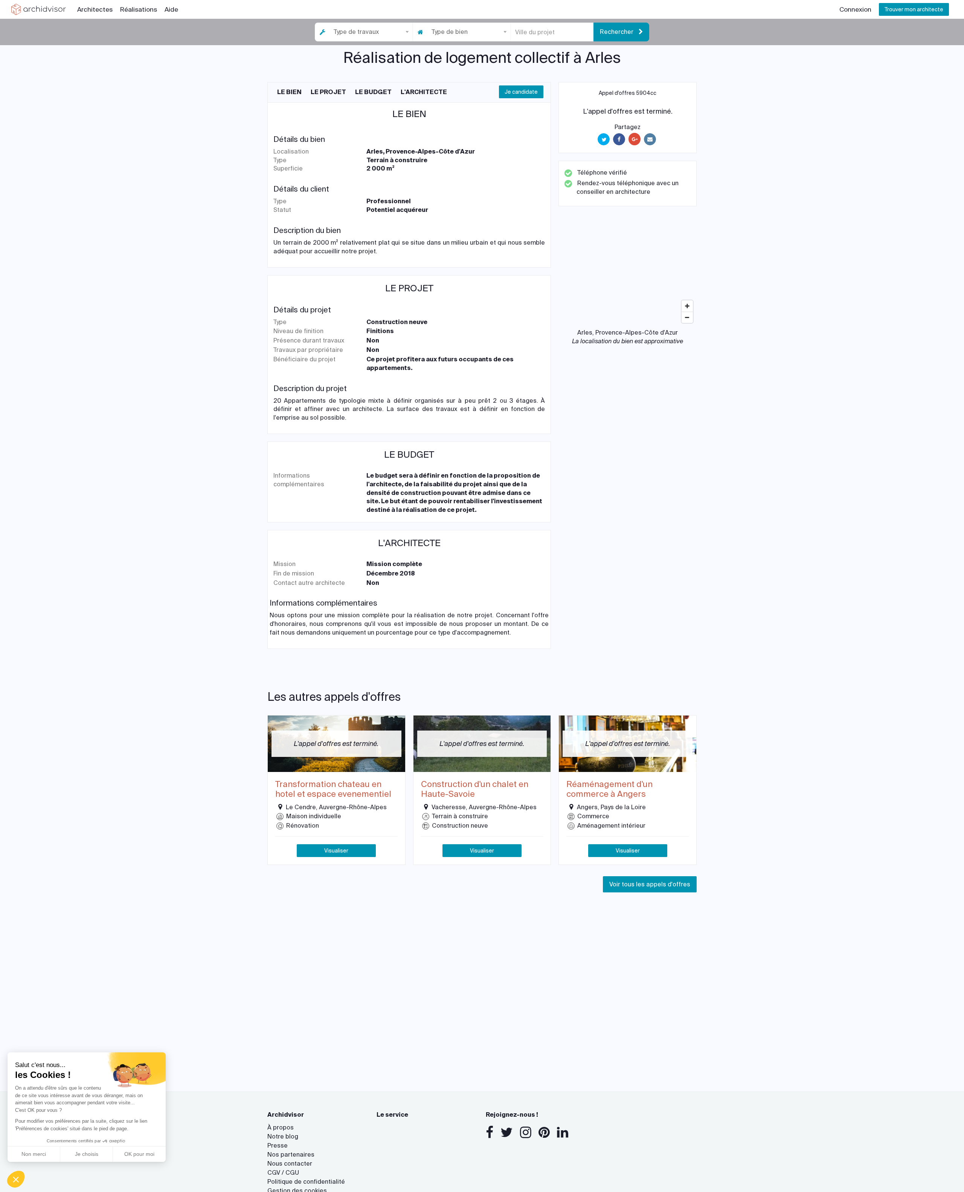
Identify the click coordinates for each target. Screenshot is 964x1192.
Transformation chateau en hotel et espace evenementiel (333, 789)
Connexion (855, 9)
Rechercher (617, 32)
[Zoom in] (687, 306)
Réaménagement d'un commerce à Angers (609, 789)
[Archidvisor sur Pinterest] (544, 1132)
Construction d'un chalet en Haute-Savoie (474, 789)
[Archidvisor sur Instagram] (525, 1132)
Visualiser (336, 850)
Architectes (95, 9)
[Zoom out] (687, 317)
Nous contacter (289, 1164)
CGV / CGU (283, 1173)
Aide (171, 9)
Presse (277, 1145)
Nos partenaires (290, 1155)
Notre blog (282, 1136)
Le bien (289, 92)
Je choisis (86, 1154)
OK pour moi (139, 1154)
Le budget (373, 92)
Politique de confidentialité (306, 1182)
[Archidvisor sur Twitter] (506, 1132)
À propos (280, 1127)
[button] (16, 1179)
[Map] (627, 270)
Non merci (33, 1154)
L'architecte (424, 92)
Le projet (328, 92)
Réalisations (138, 9)
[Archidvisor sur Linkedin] (562, 1132)
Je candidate (521, 91)
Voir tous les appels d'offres (649, 884)
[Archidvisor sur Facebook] (489, 1132)
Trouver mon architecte (914, 9)
